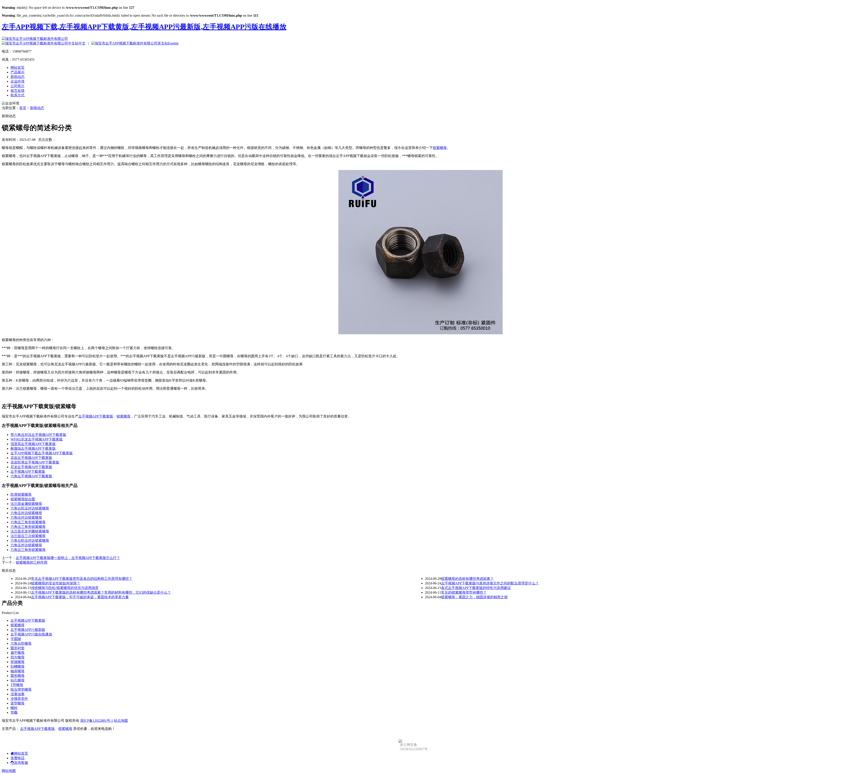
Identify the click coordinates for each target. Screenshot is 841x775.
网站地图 (9, 771)
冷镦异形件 (19, 699)
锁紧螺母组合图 (23, 499)
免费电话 (18, 758)
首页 (22, 108)
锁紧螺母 (440, 148)
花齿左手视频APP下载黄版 (31, 458)
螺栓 (14, 708)
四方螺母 (18, 657)
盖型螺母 (18, 703)
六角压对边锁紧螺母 (26, 513)
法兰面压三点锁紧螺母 (28, 536)
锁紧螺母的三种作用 (31, 562)
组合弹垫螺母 (21, 689)
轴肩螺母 (18, 671)
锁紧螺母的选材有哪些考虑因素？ (467, 578)
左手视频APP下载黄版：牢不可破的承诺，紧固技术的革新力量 (80, 597)
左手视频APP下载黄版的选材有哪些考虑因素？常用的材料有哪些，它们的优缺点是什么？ (101, 592)
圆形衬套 (18, 648)
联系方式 (18, 95)
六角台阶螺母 (21, 643)
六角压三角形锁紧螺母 (28, 522)
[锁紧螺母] (420, 333)
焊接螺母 (18, 662)
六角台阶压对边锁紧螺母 (30, 508)
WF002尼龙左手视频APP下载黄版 (37, 439)
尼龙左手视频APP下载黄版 (31, 467)
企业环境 (18, 81)
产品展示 (18, 72)
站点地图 (121, 720)
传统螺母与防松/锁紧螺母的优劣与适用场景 (65, 588)
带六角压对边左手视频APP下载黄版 (38, 435)
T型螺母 (17, 685)
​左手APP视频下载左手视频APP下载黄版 (42, 453)
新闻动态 (18, 77)
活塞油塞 (18, 694)
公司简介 (18, 86)
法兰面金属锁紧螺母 (26, 504)
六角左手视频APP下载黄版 (31, 476)
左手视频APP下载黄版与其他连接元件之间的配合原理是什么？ (490, 583)
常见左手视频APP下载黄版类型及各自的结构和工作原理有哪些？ (81, 578)
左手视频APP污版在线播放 (31, 634)
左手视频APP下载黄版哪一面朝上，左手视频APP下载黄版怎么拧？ (68, 558)
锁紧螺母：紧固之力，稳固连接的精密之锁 (474, 597)
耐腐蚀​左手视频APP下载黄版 (33, 448)
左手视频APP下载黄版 (95, 416)
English (173, 43)
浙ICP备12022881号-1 (96, 720)
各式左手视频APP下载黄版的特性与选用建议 (476, 588)
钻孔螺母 (18, 680)
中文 (81, 43)
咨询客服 (21, 762)
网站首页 (18, 67)
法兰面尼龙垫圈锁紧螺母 (30, 531)
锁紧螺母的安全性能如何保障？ (55, 583)
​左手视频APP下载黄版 (28, 471)
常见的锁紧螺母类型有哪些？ (464, 592)
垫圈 (14, 712)
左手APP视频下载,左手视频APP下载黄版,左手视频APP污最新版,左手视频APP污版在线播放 (144, 27)
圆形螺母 (18, 676)
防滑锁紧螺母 (21, 494)
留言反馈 (18, 90)
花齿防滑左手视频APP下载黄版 (35, 462)
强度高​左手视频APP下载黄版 (33, 444)
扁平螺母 (18, 653)
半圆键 (16, 639)
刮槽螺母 (18, 666)
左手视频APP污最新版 (28, 630)
